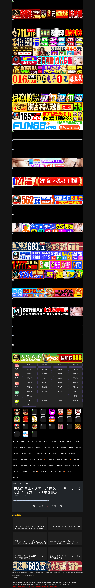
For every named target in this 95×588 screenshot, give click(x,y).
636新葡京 (51, 459)
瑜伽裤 (60, 387)
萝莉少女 (75, 365)
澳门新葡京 (72, 453)
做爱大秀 (59, 466)
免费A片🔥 (26, 472)
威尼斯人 (15, 441)
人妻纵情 (60, 400)
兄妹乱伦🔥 (35, 472)
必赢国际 (30, 447)
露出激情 (44, 391)
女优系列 (44, 382)
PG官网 (23, 441)
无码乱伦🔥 (77, 459)
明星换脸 (44, 387)
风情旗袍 (29, 387)
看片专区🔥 (44, 472)
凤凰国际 (38, 447)
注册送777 (70, 441)
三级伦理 (29, 369)
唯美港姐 (60, 373)
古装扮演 (29, 382)
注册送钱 (61, 441)
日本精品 (44, 369)
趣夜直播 (47, 453)
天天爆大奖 (24, 466)
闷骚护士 (75, 387)
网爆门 (75, 391)
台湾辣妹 (29, 373)
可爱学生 (60, 382)
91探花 (44, 378)
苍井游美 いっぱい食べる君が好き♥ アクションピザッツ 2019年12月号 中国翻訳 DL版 (30, 542)
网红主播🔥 (16, 478)
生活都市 (29, 400)
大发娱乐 (15, 459)
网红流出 (60, 378)
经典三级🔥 (16, 472)
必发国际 (63, 453)
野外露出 (75, 378)
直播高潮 (55, 447)
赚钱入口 (53, 472)
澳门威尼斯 (76, 466)
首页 (14, 484)
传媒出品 (29, 396)
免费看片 (51, 466)
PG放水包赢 (46, 447)
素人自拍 (75, 369)
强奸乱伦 (44, 365)
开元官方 (15, 466)
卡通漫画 (29, 391)
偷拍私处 (39, 453)
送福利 (78, 441)
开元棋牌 (30, 441)
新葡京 (15, 447)
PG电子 (54, 441)
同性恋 (75, 396)
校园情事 (44, 400)
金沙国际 (32, 466)
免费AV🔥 (71, 472)
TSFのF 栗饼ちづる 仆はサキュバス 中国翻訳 (65, 527)
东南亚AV (75, 373)
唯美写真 (60, 391)
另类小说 (29, 405)
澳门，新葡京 (42, 466)
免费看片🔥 (41, 459)
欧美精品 (60, 365)
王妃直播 (23, 453)
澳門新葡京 (24, 459)
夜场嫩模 (55, 453)
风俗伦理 (75, 400)
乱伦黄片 (31, 453)
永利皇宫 (32, 459)
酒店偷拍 (78, 447)
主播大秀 (15, 453)
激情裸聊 (59, 459)
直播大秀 (67, 466)
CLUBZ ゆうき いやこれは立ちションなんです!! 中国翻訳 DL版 (30, 557)
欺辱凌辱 (29, 378)
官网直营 (38, 441)
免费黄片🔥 (67, 459)
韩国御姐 (44, 373)
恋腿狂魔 (75, 382)
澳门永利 (46, 441)
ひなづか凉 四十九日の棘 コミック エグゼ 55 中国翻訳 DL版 (65, 557)
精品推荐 (29, 365)
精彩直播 (63, 447)
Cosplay (60, 369)
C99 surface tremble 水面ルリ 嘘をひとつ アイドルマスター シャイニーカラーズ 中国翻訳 (65, 543)
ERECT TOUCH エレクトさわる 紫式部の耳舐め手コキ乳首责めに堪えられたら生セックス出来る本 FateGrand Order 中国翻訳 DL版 (30, 529)
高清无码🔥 (62, 472)
